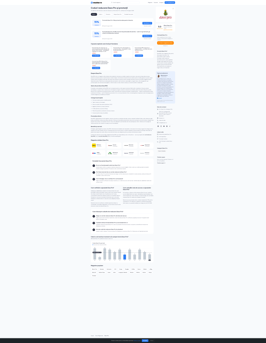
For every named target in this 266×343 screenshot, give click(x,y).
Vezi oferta (96, 55)
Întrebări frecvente (128, 14)
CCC (115, 269)
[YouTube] (164, 126)
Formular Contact (163, 139)
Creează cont (170, 2)
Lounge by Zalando (123, 272)
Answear (102, 269)
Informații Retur (162, 136)
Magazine (150, 2)
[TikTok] (170, 126)
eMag (151, 269)
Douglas (127, 269)
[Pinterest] (167, 126)
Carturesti (109, 269)
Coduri (101, 14)
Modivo (132, 272)
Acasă (92, 335)
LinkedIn (160, 98)
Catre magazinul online (166, 43)
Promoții (108, 14)
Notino (144, 272)
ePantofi (94, 272)
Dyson (139, 269)
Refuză (151, 340)
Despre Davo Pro (118, 14)
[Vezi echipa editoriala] (158, 76)
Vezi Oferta (146, 23)
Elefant (145, 269)
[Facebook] (158, 126)
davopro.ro (161, 118)
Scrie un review (168, 29)
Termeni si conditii (147, 26)
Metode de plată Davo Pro (165, 134)
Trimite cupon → (161, 163)
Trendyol (94, 275)
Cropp (120, 269)
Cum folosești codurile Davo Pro (165, 142)
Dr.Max (133, 269)
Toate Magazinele (99, 335)
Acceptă (145, 340)
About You (94, 269)
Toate (94, 14)
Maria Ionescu (164, 75)
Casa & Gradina (161, 151)
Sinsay (150, 272)
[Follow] (173, 8)
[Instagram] (161, 126)
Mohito (138, 272)
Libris (114, 272)
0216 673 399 (162, 120)
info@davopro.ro (163, 122)
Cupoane (156, 2)
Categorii (161, 2)
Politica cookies (137, 340)
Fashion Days (102, 272)
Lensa (109, 272)
